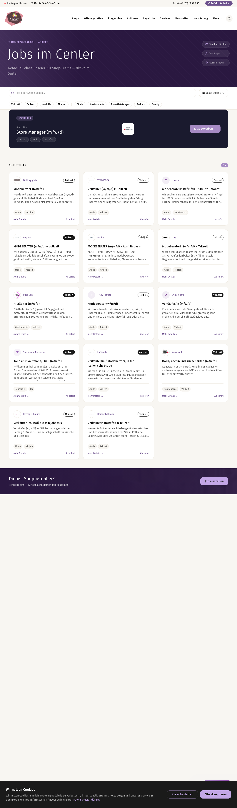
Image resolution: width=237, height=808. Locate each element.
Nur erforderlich (182, 794)
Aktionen (132, 18)
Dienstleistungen (120, 104)
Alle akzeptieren (216, 794)
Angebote (149, 18)
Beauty (155, 104)
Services (165, 18)
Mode (80, 104)
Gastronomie (97, 104)
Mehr (216, 18)
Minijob (62, 104)
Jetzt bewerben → (205, 128)
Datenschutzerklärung (86, 799)
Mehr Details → (21, 219)
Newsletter (182, 18)
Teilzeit (31, 104)
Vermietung (201, 18)
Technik (141, 104)
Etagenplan (115, 18)
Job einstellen (214, 481)
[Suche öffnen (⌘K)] (229, 18)
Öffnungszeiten (93, 18)
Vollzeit (15, 104)
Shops (75, 18)
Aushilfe (46, 104)
